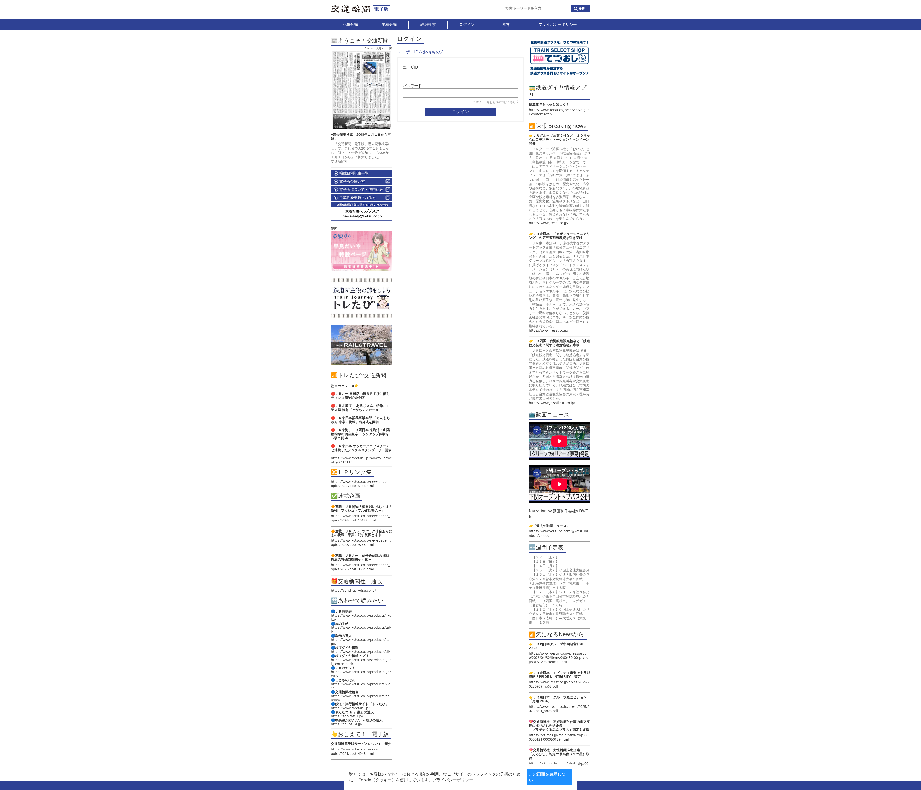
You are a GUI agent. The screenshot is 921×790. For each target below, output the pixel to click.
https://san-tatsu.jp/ (347, 716)
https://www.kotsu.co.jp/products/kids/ (360, 686)
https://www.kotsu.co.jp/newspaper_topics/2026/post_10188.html (361, 518)
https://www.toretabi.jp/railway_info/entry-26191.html (361, 460)
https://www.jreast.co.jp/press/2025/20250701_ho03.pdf (559, 708)
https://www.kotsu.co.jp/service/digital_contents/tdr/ (361, 661)
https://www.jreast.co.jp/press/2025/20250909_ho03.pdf (559, 684)
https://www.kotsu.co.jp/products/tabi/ (361, 629)
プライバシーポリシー (452, 780)
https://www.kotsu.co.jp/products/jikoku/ (361, 617)
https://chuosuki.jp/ (346, 724)
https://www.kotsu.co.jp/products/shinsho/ (360, 698)
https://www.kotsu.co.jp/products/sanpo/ (361, 641)
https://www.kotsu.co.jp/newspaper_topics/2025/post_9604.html (361, 566)
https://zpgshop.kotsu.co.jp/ (353, 590)
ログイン (460, 111)
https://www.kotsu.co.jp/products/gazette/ (361, 673)
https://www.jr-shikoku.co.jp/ (552, 402)
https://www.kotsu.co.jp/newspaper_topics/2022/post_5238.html (361, 483)
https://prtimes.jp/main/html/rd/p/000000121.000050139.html (558, 737)
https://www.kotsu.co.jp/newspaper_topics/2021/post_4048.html (361, 751)
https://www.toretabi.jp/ (350, 708)
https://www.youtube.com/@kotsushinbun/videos (558, 533)
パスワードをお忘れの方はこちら (494, 102)
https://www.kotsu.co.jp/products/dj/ (360, 651)
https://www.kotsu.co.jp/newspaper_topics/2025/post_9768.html (361, 542)
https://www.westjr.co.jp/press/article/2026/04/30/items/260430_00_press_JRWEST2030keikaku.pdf (559, 657)
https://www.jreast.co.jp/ (548, 223)
